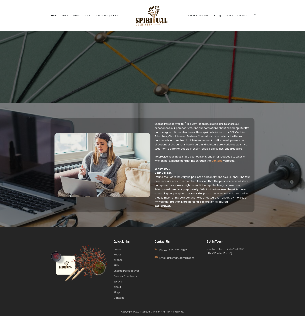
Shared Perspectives (126, 271)
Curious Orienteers (125, 276)
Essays (118, 281)
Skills (116, 265)
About (117, 287)
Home (117, 249)
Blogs (117, 292)
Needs (117, 254)
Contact (216, 161)
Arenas (118, 260)
